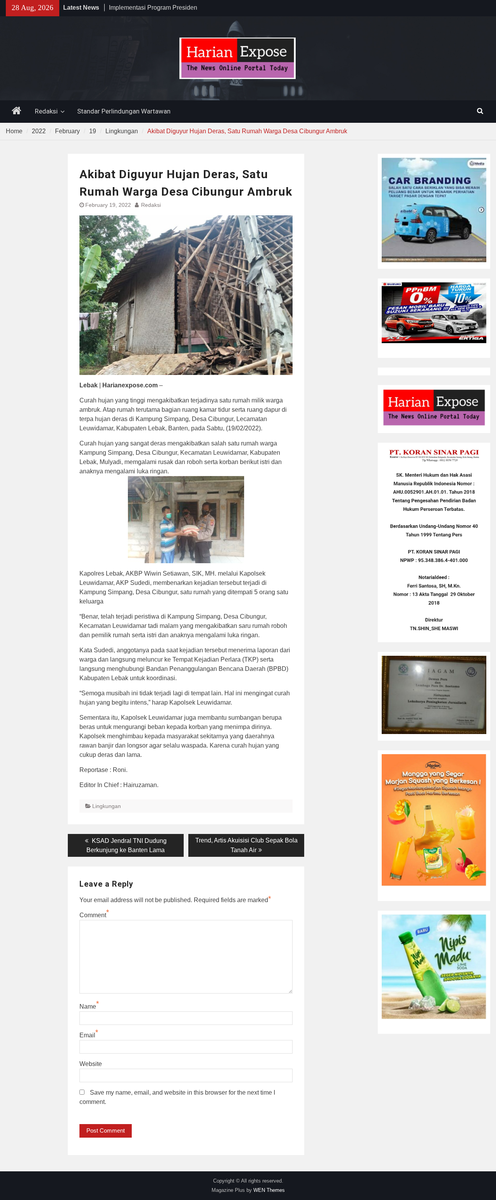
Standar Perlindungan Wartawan (123, 111)
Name (87, 1006)
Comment (92, 915)
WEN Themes (269, 1190)
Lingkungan (106, 806)
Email (87, 1035)
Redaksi (46, 111)
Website (90, 1064)
